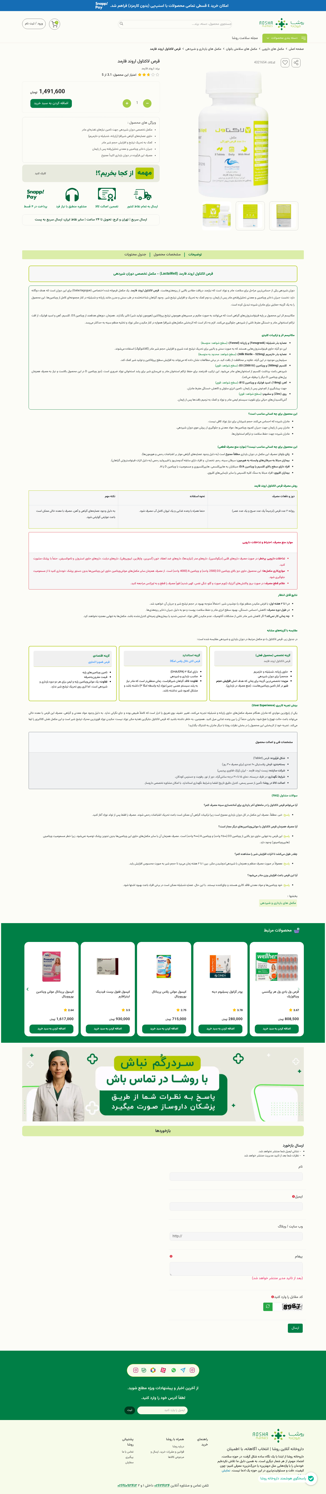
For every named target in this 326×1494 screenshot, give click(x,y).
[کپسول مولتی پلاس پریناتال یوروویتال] (164, 967)
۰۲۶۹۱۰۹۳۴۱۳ (127, 1485)
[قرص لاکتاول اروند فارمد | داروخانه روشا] (259, 1435)
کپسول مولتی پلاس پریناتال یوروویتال (169, 994)
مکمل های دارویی (273, 49)
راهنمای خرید (202, 1442)
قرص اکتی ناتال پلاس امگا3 (185, 661)
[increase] (126, 103)
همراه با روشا (175, 1439)
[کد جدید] (268, 1307)
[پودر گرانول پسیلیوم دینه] (220, 967)
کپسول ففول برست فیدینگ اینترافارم (113, 994)
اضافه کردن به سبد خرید (51, 103)
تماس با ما (128, 1452)
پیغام (299, 1256)
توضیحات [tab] (195, 254)
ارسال (295, 1328)
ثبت (129, 1410)
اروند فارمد (147, 68)
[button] (27, 989)
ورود (40, 23)
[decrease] (147, 103)
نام (301, 1167)
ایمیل (299, 1197)
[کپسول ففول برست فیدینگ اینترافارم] (108, 967)
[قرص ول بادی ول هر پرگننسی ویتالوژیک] (277, 967)
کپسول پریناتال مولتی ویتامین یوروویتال (55, 994)
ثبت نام (29, 23)
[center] (121, 24)
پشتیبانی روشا (128, 1442)
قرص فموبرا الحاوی (99, 662)
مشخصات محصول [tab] (167, 254)
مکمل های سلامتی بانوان (241, 49)
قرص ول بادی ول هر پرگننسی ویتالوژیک (280, 994)
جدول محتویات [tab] (135, 254)
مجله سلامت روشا (245, 38)
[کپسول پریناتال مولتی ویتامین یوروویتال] (51, 967)
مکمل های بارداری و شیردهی (203, 49)
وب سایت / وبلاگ (290, 1226)
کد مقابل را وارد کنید (288, 1297)
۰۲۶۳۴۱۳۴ (162, 1485)
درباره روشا (178, 1446)
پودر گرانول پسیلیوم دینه (227, 992)
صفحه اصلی (296, 49)
